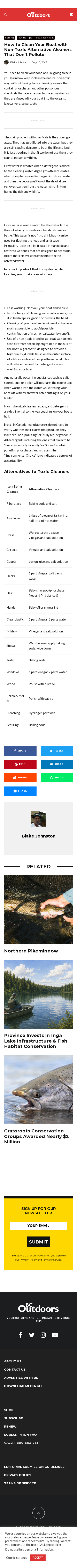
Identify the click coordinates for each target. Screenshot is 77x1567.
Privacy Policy (17, 1475)
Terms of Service (20, 1483)
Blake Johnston (19, 62)
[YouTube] (55, 1335)
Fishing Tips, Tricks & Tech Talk (36, 37)
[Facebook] (21, 1335)
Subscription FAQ (20, 1435)
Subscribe (13, 1418)
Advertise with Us (21, 1378)
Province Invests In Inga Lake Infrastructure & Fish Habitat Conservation (35, 1041)
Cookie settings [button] (16, 1557)
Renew (10, 1426)
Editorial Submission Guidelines (34, 1467)
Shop (9, 1410)
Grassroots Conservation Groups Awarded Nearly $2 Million (36, 1136)
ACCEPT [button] (38, 1557)
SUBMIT (38, 1242)
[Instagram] (43, 1335)
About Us (12, 1361)
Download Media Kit (23, 1386)
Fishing (9, 37)
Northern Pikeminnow (31, 951)
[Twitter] (32, 1335)
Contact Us (15, 1369)
